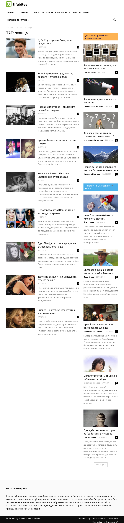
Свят (35, 13)
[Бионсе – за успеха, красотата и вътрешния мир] (20, 318)
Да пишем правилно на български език (97, 36)
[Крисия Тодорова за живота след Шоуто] (20, 148)
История (46, 13)
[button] (114, 20)
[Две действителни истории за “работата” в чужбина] (100, 418)
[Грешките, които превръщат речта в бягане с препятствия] (100, 154)
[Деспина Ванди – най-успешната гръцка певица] (20, 285)
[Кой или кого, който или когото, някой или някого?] (100, 120)
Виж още (100, 464)
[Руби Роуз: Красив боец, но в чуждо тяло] (20, 48)
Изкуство (59, 13)
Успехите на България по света (98, 187)
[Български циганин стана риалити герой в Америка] (100, 257)
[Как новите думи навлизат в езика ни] (100, 86)
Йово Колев (88, 222)
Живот (10, 13)
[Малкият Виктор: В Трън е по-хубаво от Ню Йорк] (100, 363)
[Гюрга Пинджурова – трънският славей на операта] (20, 115)
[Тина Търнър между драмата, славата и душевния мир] (20, 82)
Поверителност (99, 519)
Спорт (86, 13)
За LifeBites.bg (83, 519)
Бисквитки (113, 519)
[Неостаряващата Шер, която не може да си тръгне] (20, 218)
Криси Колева (89, 72)
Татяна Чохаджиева (93, 106)
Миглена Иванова (91, 174)
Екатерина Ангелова (93, 140)
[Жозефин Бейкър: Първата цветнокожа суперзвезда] (20, 182)
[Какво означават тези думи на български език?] (100, 53)
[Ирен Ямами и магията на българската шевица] (100, 312)
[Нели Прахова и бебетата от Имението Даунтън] (100, 203)
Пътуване (73, 13)
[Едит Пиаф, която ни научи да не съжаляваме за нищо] (20, 252)
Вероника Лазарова (92, 331)
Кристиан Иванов (91, 383)
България (23, 13)
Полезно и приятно (17, 20)
